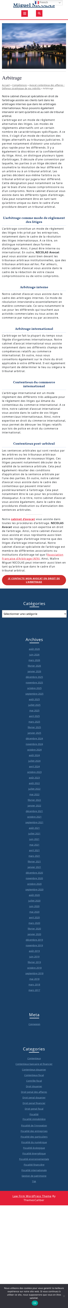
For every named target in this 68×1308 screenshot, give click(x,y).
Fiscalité (34, 1114)
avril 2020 (34, 917)
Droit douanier (34, 1086)
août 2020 (34, 895)
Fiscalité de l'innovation (34, 1125)
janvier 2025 (34, 732)
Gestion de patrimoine (34, 1175)
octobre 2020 (34, 883)
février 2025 (34, 727)
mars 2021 (34, 855)
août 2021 (34, 828)
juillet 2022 (34, 788)
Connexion (34, 1024)
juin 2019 (34, 956)
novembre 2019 (34, 945)
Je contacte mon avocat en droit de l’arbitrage (34, 580)
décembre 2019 (34, 939)
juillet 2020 (34, 900)
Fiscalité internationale (34, 1170)
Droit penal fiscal (34, 1108)
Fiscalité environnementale (34, 1159)
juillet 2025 (34, 704)
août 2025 (34, 699)
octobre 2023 (34, 772)
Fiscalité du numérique (34, 1142)
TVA (34, 1181)
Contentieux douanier (34, 1069)
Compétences (19, 85)
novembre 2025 (34, 682)
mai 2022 (34, 794)
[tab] (24, 13)
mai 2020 (34, 911)
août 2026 (34, 649)
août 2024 (34, 755)
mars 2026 (34, 660)
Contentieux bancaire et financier (34, 1064)
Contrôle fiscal (34, 1080)
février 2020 (34, 928)
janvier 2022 (34, 805)
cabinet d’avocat (23, 519)
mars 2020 (34, 923)
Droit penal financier (34, 1103)
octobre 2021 (34, 816)
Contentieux (34, 1058)
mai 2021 (34, 844)
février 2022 (34, 800)
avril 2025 (34, 716)
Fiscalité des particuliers (34, 1136)
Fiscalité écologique (34, 1147)
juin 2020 (34, 906)
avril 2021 (34, 850)
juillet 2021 (34, 833)
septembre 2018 (34, 973)
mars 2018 (34, 984)
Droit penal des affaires (34, 1092)
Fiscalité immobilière (34, 1119)
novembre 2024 (34, 744)
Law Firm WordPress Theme (32, 1196)
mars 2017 (34, 990)
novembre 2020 (34, 878)
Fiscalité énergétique (34, 1153)
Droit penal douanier (34, 1097)
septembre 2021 (34, 822)
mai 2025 (34, 710)
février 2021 (34, 861)
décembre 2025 (34, 677)
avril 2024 (34, 766)
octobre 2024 (34, 749)
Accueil (6, 85)
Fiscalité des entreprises (34, 1131)
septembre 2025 (34, 693)
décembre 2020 (34, 872)
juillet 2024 (34, 760)
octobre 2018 (34, 967)
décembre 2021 (34, 811)
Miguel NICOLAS (34, 5)
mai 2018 (34, 979)
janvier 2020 (34, 934)
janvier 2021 (34, 867)
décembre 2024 (34, 738)
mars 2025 (34, 721)
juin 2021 (34, 839)
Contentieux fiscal (34, 1075)
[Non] (64, 1296)
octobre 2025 (34, 688)
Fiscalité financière (34, 1164)
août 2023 (34, 777)
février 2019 (34, 962)
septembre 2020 (34, 889)
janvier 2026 (34, 671)
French (43, 2)
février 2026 (34, 665)
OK (34, 1303)
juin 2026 (34, 654)
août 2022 (34, 783)
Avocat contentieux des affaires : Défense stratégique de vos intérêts (33, 87)
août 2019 (34, 951)
